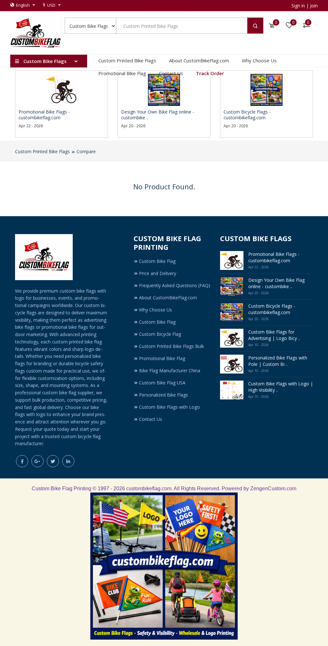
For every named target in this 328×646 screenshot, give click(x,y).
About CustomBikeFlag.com (199, 60)
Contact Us (171, 73)
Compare (86, 151)
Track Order (210, 73)
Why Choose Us (259, 60)
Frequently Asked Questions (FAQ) (174, 285)
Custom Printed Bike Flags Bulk (171, 346)
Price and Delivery (157, 273)
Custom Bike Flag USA (162, 383)
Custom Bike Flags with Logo (169, 407)
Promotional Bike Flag (122, 73)
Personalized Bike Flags (163, 395)
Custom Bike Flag (157, 261)
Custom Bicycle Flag (160, 334)
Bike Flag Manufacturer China (169, 370)
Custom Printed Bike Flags (127, 60)
